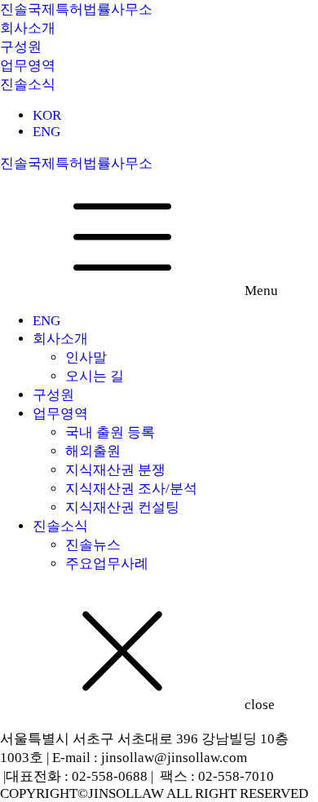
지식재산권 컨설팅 (122, 507)
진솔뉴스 (93, 545)
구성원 (53, 395)
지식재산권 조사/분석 (131, 488)
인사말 (86, 357)
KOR (47, 115)
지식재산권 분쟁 (115, 470)
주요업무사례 (106, 563)
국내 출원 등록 (110, 432)
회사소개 (60, 338)
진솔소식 (60, 526)
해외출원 (93, 451)
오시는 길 (94, 376)
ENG (46, 131)
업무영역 (60, 413)
